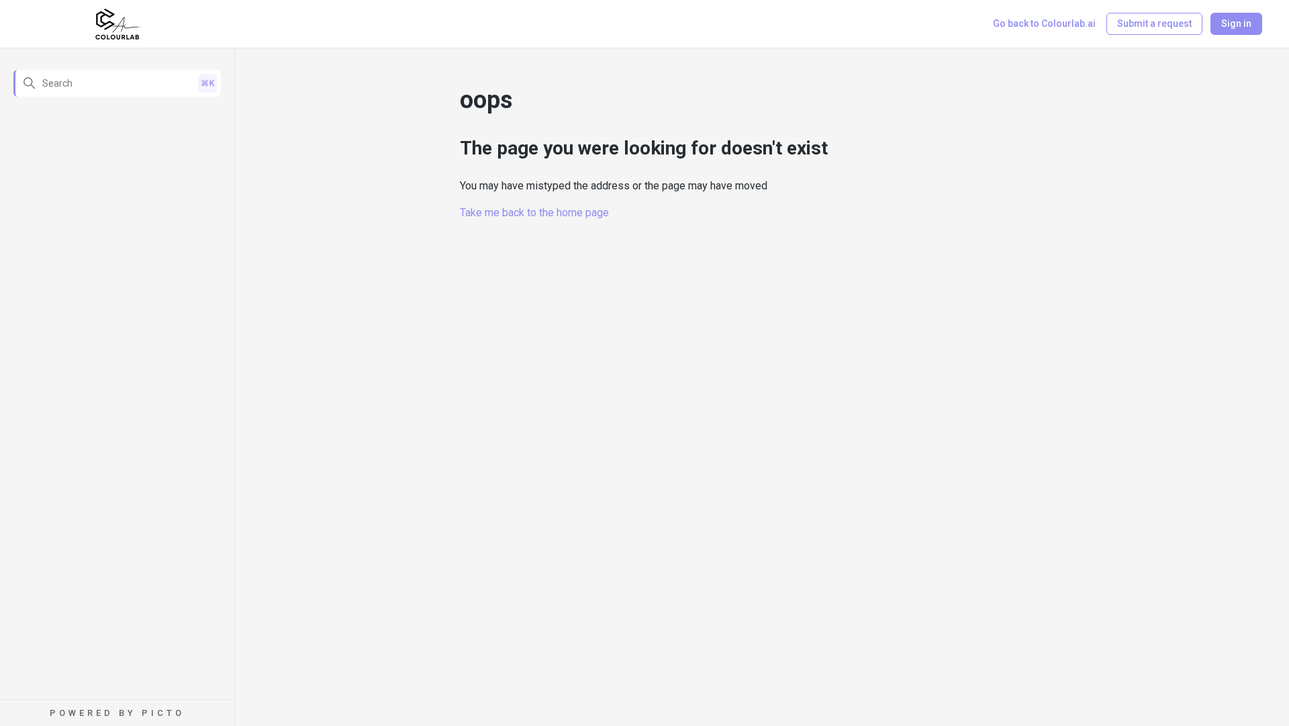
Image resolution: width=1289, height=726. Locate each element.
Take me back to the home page (534, 212)
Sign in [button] (1236, 23)
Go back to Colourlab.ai (1044, 23)
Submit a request (1154, 23)
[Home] (117, 24)
